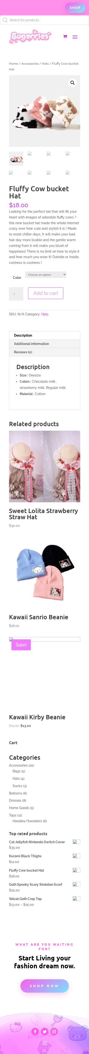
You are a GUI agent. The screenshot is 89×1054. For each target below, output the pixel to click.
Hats (45, 63)
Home (13, 63)
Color (17, 278)
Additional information (31, 344)
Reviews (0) (23, 352)
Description (23, 335)
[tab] (44, 335)
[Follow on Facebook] (35, 1031)
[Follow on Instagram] (54, 1031)
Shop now (44, 986)
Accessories (30, 63)
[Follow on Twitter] (44, 1031)
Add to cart (45, 293)
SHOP (75, 7)
